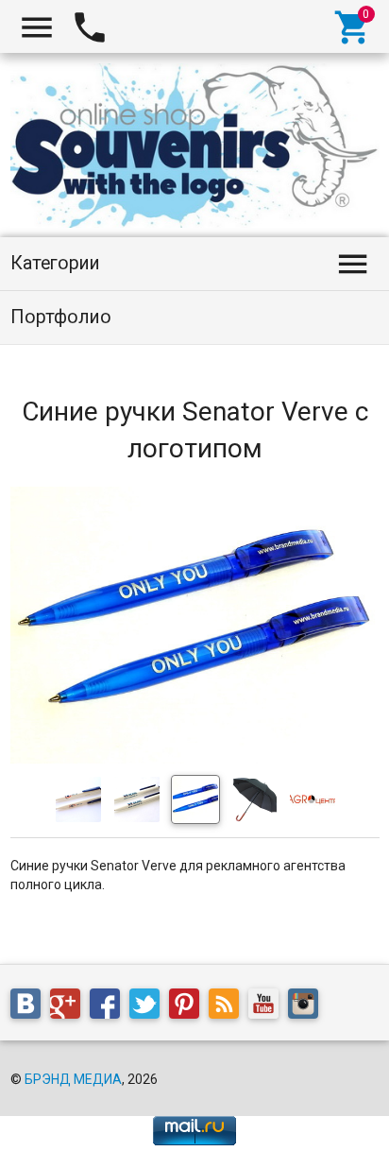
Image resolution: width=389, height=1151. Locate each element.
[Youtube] (268, 1007)
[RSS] (228, 1007)
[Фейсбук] (109, 1007)
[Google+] (70, 1007)
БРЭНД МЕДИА (73, 1079)
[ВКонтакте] (30, 1007)
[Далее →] (195, 758)
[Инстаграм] (308, 1007)
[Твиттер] (149, 1007)
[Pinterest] (189, 1007)
